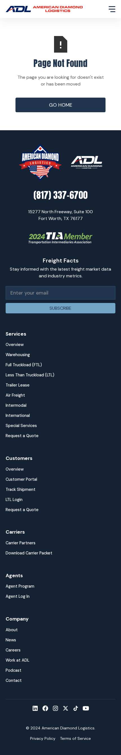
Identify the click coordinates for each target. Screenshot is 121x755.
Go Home (60, 105)
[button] (108, 9)
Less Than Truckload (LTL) (30, 375)
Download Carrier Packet (29, 553)
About (12, 629)
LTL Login (14, 499)
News (11, 639)
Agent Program (20, 586)
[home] (54, 9)
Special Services (21, 425)
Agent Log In (18, 596)
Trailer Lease (18, 385)
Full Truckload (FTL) (24, 364)
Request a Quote (22, 435)
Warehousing (18, 354)
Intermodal (16, 405)
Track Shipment (20, 489)
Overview (15, 344)
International (18, 415)
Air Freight (15, 395)
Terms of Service (75, 738)
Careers (13, 650)
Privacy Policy (42, 738)
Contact (14, 680)
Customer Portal (21, 479)
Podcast (13, 670)
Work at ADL (17, 660)
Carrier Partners (20, 542)
